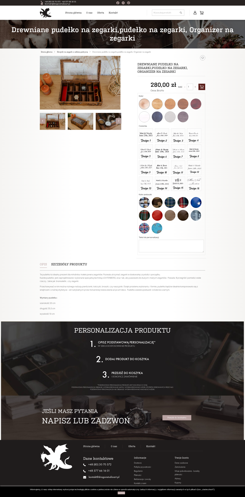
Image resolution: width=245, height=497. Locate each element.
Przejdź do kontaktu (176, 418)
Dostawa (138, 462)
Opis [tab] (43, 264)
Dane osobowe (181, 462)
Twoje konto (182, 457)
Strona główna (73, 12)
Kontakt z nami (140, 483)
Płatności (137, 475)
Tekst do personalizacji (149, 237)
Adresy (178, 478)
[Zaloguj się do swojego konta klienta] (195, 12)
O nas (89, 12)
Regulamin (138, 470)
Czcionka (143, 126)
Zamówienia (180, 466)
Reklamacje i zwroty (142, 479)
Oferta (131, 446)
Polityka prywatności (142, 466)
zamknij (121, 493)
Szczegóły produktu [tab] (69, 264)
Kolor (141, 96)
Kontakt (113, 12)
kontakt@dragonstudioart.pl (57, 4)
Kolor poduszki (145, 194)
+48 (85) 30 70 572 (52, 2)
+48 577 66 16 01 (69, 2)
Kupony (178, 482)
